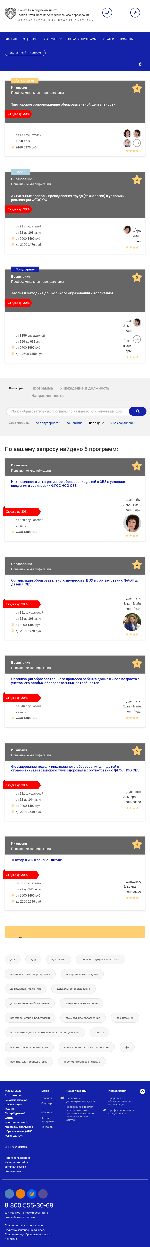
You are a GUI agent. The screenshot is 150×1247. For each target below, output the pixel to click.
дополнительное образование (29, 1003)
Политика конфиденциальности (25, 1229)
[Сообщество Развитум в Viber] (43, 1194)
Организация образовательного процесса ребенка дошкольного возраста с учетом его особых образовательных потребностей (75, 681)
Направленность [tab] (47, 395)
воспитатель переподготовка (28, 1061)
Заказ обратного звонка (20, 1217)
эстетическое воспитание (81, 1003)
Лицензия (11, 1238)
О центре (30, 39)
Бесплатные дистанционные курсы (80, 1099)
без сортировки (122, 423)
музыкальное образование (83, 1017)
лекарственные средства (82, 974)
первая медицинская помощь (101, 959)
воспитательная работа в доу (29, 1047)
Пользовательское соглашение (24, 1225)
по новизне (74, 423)
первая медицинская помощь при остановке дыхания (44, 1032)
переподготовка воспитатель (81, 1061)
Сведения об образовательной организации (119, 1101)
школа (100, 1032)
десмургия (58, 959)
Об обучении (52, 39)
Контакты (47, 1126)
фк (127, 1047)
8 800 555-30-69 (29, 1205)
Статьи (108, 39)
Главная (11, 39)
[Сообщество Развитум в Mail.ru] (32, 1194)
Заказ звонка (107, 13)
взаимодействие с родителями (30, 1017)
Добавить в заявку (26, 160)
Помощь (126, 39)
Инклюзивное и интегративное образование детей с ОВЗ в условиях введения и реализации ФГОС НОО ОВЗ (68, 484)
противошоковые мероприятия (30, 974)
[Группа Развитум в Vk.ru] (9, 1194)
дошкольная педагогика (25, 988)
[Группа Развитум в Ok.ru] (20, 1194)
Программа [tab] (42, 388)
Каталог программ (82, 39)
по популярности (48, 423)
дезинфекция (125, 1017)
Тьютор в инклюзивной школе (36, 860)
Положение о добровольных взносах (28, 1234)
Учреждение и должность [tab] (85, 388)
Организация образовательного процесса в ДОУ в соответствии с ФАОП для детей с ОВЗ (76, 582)
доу (12, 959)
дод (33, 959)
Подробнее (128, 160)
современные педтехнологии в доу (86, 1047)
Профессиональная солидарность (121, 1111)
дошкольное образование (73, 988)
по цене (98, 423)
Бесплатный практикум (25, 52)
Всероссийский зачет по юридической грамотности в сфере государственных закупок (80, 1113)
